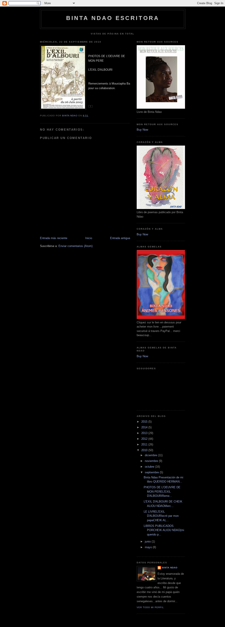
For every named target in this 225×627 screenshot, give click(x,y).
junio (148, 541)
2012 (144, 438)
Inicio (88, 238)
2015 (144, 421)
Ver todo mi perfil (150, 607)
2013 (144, 433)
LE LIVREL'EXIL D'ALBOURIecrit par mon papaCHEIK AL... (161, 516)
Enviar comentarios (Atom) (75, 246)
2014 (144, 427)
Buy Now (142, 129)
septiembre (152, 472)
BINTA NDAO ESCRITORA (113, 18)
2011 (144, 444)
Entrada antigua (120, 238)
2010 (144, 450)
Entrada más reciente (53, 238)
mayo (149, 547)
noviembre (152, 461)
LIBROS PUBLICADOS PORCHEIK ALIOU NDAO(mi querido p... (164, 530)
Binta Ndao (170, 567)
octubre (150, 466)
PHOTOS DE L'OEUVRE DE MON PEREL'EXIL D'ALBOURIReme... (162, 491)
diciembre (151, 455)
